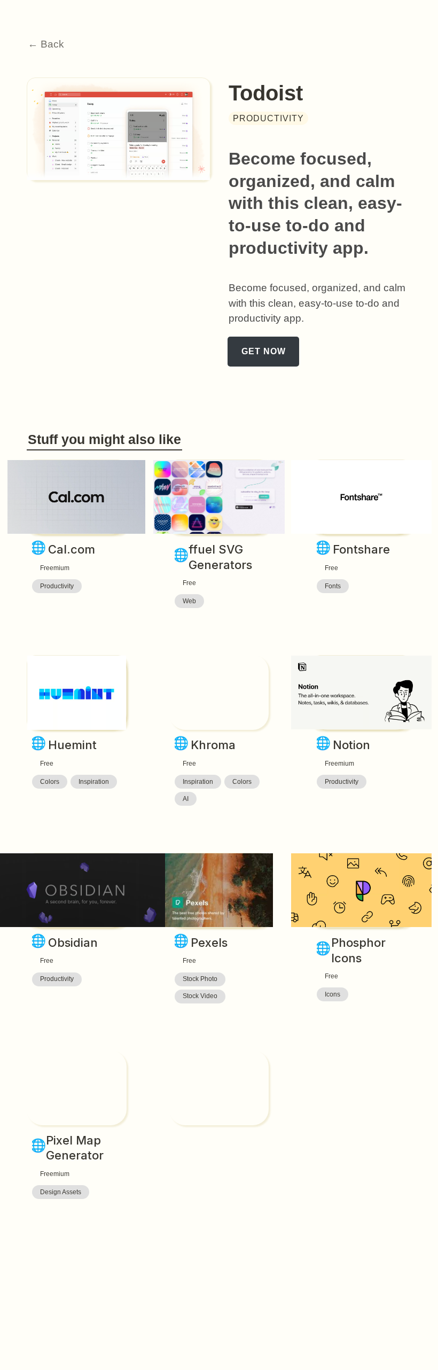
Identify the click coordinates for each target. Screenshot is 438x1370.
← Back (46, 44)
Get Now (263, 351)
